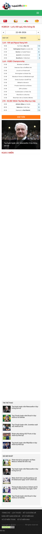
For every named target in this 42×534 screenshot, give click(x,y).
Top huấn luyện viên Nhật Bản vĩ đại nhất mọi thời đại (24, 443)
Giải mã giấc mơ (37, 21)
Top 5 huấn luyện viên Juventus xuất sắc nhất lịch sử (25, 425)
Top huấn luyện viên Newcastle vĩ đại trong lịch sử (25, 407)
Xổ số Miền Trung (9, 519)
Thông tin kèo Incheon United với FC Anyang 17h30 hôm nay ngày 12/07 (25, 488)
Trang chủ (6, 513)
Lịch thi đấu (16, 513)
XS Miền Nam (26, 21)
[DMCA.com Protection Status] (8, 527)
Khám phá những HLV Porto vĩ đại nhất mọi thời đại (24, 434)
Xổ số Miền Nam (23, 519)
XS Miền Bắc (5, 21)
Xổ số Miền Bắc (28, 516)
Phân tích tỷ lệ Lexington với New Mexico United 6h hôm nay (23, 460)
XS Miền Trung (16, 21)
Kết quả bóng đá (29, 513)
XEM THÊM (21, 117)
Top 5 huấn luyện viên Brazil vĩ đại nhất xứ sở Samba (24, 416)
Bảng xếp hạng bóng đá (11, 516)
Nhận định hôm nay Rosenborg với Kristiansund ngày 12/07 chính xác (24, 479)
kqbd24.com (20, 525)
